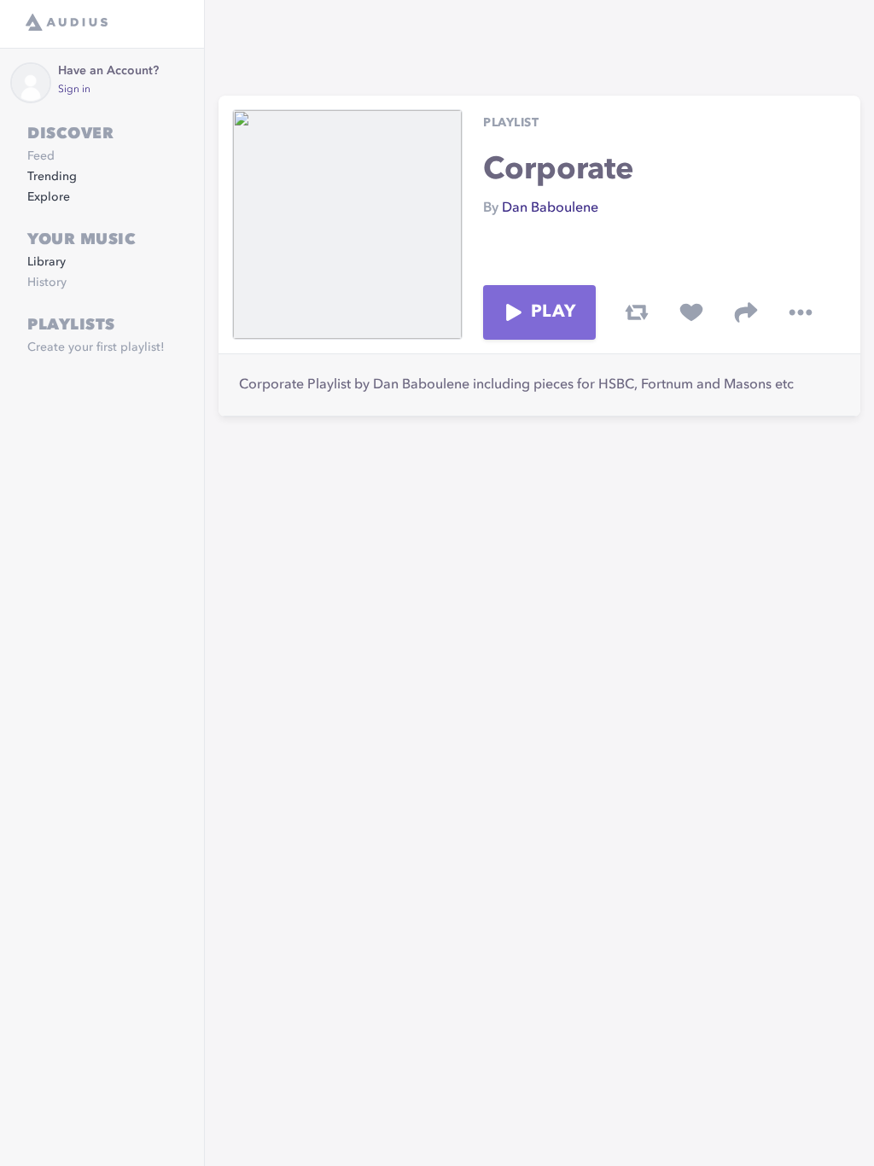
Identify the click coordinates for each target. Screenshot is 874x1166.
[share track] (746, 312)
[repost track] (636, 312)
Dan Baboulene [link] (550, 208)
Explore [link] (48, 197)
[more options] (800, 312)
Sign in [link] (74, 90)
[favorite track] (691, 312)
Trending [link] (52, 177)
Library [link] (46, 262)
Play (553, 312)
